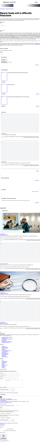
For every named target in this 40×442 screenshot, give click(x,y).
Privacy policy (4, 340)
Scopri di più (3, 106)
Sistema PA (4, 346)
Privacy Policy (2, 402)
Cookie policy (4, 339)
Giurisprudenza (4, 362)
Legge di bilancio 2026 (11, 84)
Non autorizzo (8, 413)
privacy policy (16, 392)
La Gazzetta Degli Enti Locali (6, 350)
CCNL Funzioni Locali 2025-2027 (18, 5)
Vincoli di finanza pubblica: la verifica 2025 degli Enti (8, 134)
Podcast (3, 366)
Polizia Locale (4, 349)
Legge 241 (3, 367)
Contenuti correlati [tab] (4, 210)
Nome (1, 373)
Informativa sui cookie (8, 402)
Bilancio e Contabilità (5, 353)
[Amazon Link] (37, 94)
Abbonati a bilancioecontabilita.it (7, 337)
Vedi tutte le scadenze (35, 191)
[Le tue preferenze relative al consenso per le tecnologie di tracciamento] (5, 440)
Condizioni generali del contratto (7, 341)
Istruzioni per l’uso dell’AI (6, 342)
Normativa (3, 363)
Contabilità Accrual (7, 5)
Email (1, 376)
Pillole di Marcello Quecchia (26, 5)
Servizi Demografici (5, 354)
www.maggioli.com (9, 398)
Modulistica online (5, 347)
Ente (0, 378)
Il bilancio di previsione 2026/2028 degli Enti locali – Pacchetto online (18, 96)
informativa (11, 411)
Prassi (3, 364)
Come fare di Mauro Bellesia (34, 5)
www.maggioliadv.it (3, 400)
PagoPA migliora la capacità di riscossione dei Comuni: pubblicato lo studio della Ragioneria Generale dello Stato (15, 294)
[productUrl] (4, 80)
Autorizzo (2, 413)
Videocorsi (3, 365)
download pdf (2, 425)
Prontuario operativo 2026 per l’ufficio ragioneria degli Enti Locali (18, 72)
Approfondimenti (4, 361)
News (3, 360)
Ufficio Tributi (4, 352)
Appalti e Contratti (5, 351)
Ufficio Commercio (5, 356)
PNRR (12, 5)
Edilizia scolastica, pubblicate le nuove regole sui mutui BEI (8, 324)
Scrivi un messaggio (3, 387)
